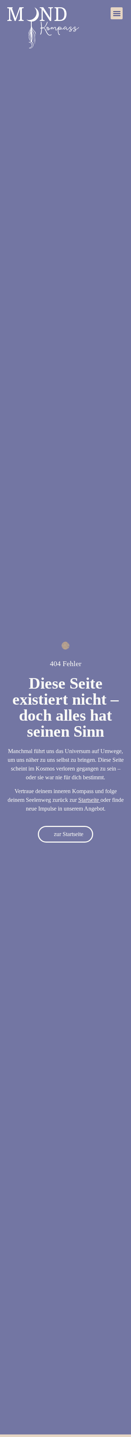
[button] (117, 13)
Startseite (88, 800)
